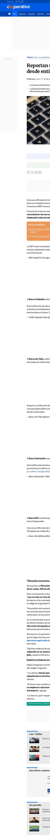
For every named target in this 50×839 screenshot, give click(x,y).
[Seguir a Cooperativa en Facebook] (16, 1)
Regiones (40, 14)
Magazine (22, 14)
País (14, 14)
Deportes (31, 14)
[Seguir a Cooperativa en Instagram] (22, 1)
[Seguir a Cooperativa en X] (19, 1)
